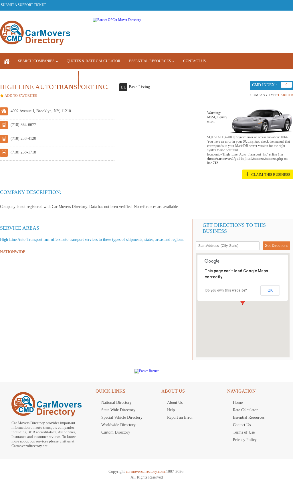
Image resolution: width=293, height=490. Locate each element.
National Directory (116, 402)
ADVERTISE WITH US (22, 78)
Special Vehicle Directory (121, 417)
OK (270, 290)
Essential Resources (150, 61)
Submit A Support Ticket (23, 5)
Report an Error (180, 417)
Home (238, 402)
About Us (175, 402)
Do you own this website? (226, 290)
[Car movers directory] (6, 61)
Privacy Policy (245, 440)
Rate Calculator (245, 410)
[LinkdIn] (288, 5)
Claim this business (270, 174)
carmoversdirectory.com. (146, 471)
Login (94, 77)
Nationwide (12, 252)
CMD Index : (264, 85)
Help (171, 410)
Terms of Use (244, 432)
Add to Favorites (21, 96)
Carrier (285, 95)
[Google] (278, 5)
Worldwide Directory (118, 425)
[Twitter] (268, 5)
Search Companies (36, 61)
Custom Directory (115, 432)
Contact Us (194, 61)
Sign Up (58, 78)
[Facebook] (258, 5)
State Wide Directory (118, 410)
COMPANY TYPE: (264, 95)
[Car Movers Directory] (35, 33)
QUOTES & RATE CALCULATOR (93, 61)
